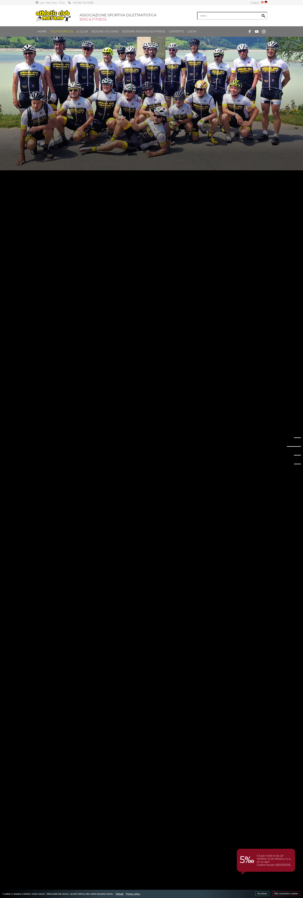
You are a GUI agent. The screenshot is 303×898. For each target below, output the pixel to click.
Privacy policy (133, 894)
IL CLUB (82, 31)
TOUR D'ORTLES (61, 31)
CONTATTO (176, 31)
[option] (151, 85)
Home (42, 31)
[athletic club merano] (53, 16)
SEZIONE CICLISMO (105, 31)
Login (191, 31)
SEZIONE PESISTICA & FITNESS (143, 31)
